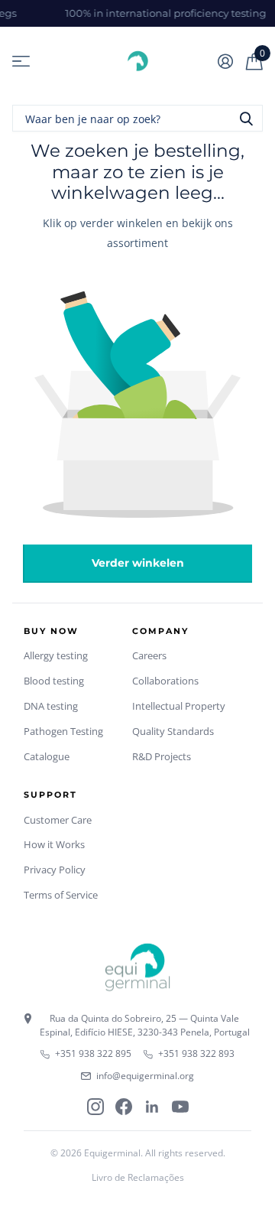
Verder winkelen (138, 563)
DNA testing (51, 706)
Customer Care (58, 820)
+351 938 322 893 (196, 1053)
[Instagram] (95, 1106)
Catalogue (47, 756)
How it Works (54, 844)
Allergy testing (56, 655)
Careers (149, 655)
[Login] (225, 61)
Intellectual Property (178, 706)
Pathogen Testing (63, 731)
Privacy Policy (55, 869)
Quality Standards (173, 731)
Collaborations (165, 681)
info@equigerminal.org (145, 1075)
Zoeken (246, 118)
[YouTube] (180, 1106)
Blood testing (54, 681)
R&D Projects (161, 756)
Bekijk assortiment (21, 61)
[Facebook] (123, 1106)
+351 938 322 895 (93, 1053)
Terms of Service (61, 895)
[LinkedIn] (152, 1106)
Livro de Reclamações (138, 1177)
